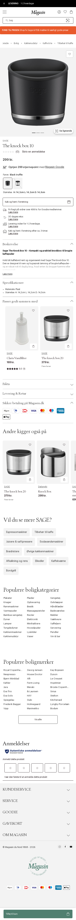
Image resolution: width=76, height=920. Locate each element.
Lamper (8, 623)
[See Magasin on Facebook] (65, 847)
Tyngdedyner (11, 628)
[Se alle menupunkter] (5, 12)
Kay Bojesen (57, 670)
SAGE (5, 141)
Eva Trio (8, 691)
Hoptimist (55, 683)
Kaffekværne (58, 561)
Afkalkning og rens (17, 561)
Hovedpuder (34, 628)
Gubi (29, 700)
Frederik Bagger (12, 704)
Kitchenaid (56, 700)
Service (10, 801)
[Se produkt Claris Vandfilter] (21, 328)
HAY (29, 695)
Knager (7, 602)
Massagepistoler (36, 611)
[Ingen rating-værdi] (9, 151)
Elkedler (39, 561)
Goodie (10, 812)
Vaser (30, 636)
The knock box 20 (52, 358)
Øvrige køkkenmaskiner (40, 551)
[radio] (7, 183)
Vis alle (38, 719)
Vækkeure (55, 619)
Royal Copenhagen (14, 670)
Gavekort (12, 823)
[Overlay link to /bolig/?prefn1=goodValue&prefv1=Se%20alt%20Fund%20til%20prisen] (38, 30)
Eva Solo (8, 695)
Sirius (53, 691)
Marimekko (33, 708)
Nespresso (10, 674)
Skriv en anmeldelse (33, 152)
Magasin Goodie (54, 167)
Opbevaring (33, 602)
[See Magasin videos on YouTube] (71, 847)
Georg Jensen (34, 670)
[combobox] (38, 20)
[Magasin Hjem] (38, 12)
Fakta (6, 384)
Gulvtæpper (56, 602)
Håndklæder (56, 606)
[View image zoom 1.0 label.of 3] (38, 92)
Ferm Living (33, 683)
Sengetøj (55, 598)
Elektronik (32, 619)
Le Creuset (56, 678)
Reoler (30, 615)
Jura (6, 687)
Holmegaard (33, 704)
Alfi (28, 678)
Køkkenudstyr (11, 636)
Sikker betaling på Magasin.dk (23, 403)
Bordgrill (11, 570)
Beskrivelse (10, 244)
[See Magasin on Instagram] (59, 847)
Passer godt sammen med (20, 301)
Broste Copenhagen (61, 687)
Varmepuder (10, 611)
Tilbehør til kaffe (43, 532)
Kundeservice (17, 789)
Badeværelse (57, 611)
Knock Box (44, 491)
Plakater (8, 598)
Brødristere (12, 551)
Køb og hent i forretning (16, 202)
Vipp (6, 708)
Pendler (54, 632)
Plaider (30, 598)
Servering (55, 628)
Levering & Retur (14, 393)
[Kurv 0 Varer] (71, 12)
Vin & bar (55, 636)
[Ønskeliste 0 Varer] (65, 12)
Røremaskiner (11, 606)
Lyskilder (32, 632)
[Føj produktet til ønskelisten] (69, 54)
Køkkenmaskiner (13, 632)
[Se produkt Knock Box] (53, 462)
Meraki (30, 687)
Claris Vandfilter (17, 358)
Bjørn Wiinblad (11, 678)
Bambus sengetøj (13, 615)
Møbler (54, 615)
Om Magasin (15, 835)
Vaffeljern (55, 623)
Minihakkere (33, 623)
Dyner (7, 619)
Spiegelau (9, 700)
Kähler (7, 683)
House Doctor (34, 674)
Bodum (54, 708)
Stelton (54, 695)
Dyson (53, 674)
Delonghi (42, 487)
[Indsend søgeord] (7, 20)
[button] (59, 12)
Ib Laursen (32, 691)
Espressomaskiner (16, 532)
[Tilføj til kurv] (33, 346)
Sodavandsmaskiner (51, 542)
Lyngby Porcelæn (59, 704)
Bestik (30, 606)
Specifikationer (13, 282)
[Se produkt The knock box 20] (56, 328)
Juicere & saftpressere (19, 542)
